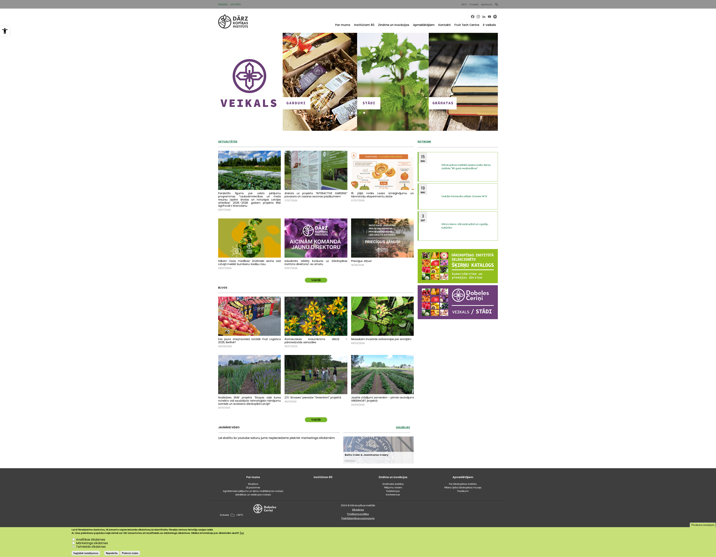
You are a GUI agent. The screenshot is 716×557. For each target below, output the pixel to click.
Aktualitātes (227, 141)
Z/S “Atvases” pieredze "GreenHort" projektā (313, 397)
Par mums (342, 25)
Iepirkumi (486, 4)
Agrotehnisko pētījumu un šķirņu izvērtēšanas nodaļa (253, 491)
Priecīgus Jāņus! (361, 261)
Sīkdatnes (358, 509)
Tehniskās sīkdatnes (91, 547)
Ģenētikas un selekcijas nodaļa (253, 494)
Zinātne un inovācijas (393, 25)
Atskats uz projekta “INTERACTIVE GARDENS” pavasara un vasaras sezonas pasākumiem (316, 194)
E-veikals (489, 25)
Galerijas (403, 427)
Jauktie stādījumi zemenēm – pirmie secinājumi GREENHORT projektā (382, 399)
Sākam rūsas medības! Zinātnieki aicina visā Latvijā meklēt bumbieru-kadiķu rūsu (249, 262)
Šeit (242, 533)
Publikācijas (393, 491)
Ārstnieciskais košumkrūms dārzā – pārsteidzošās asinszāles (316, 340)
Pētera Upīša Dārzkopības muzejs (462, 487)
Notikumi (424, 141)
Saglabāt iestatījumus (85, 553)
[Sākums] (233, 27)
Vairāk (316, 280)
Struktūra (253, 484)
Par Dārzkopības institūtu (463, 484)
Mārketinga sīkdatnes (92, 543)
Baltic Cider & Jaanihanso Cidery (366, 455)
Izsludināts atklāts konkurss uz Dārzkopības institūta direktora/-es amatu (316, 262)
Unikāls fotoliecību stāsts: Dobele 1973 (464, 196)
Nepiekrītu (112, 553)
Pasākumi (463, 491)
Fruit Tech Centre (466, 25)
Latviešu (235, 4)
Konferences (393, 494)
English (223, 4)
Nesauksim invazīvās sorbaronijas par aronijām (381, 339)
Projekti (474, 4)
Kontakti (444, 25)
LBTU (464, 4)
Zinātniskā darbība (393, 484)
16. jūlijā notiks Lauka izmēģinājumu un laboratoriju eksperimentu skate (382, 194)
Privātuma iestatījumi (702, 525)
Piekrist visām (130, 553)
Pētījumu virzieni (393, 487)
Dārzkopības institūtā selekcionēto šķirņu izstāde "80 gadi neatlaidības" (466, 166)
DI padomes (253, 487)
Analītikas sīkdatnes (90, 540)
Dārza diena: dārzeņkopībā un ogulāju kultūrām (465, 225)
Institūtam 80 (364, 25)
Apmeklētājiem (424, 25)
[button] (5, 31)
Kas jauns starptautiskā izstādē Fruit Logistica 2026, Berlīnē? (249, 340)
